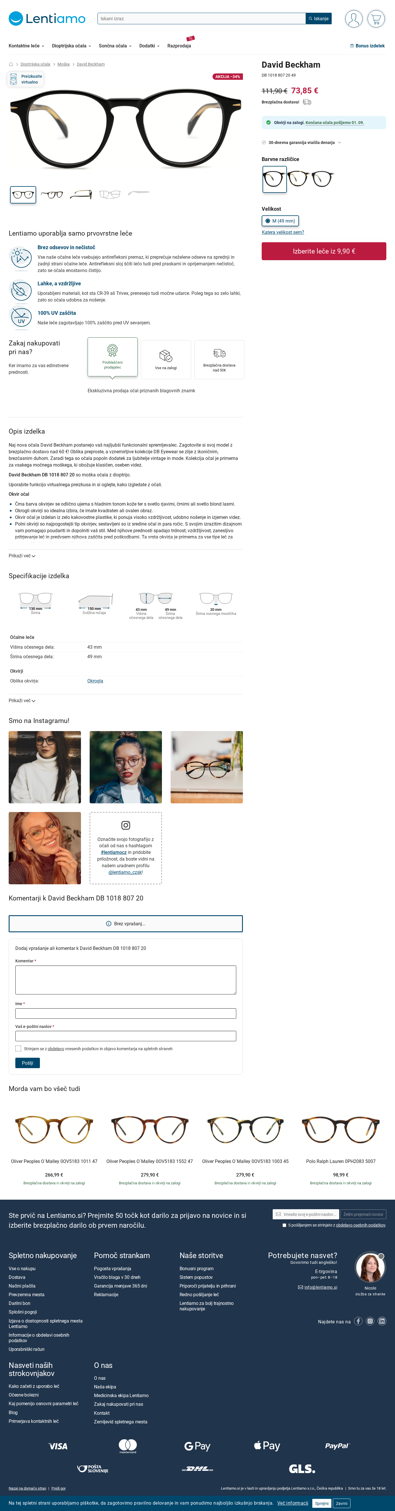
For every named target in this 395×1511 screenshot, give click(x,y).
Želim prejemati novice (363, 1214)
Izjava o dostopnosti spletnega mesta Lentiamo (45, 1323)
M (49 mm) (283, 221)
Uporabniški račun (27, 1349)
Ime (20, 1003)
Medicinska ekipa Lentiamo (121, 1395)
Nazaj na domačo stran (27, 1488)
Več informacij (293, 1503)
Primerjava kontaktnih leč (34, 1421)
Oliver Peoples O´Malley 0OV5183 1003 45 (245, 1161)
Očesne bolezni (24, 1395)
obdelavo (56, 1048)
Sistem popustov (196, 1277)
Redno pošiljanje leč (199, 1294)
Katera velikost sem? (283, 232)
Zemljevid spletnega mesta (120, 1421)
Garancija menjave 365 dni (120, 1286)
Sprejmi (321, 1503)
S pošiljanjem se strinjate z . (337, 1225)
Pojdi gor (58, 1488)
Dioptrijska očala (35, 64)
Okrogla (95, 681)
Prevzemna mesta (26, 1294)
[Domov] (11, 64)
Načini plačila (22, 1286)
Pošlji (27, 1063)
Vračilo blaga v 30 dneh (117, 1277)
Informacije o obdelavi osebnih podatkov (39, 1338)
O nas (100, 1378)
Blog (13, 1412)
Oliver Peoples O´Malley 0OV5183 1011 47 (54, 1161)
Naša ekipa (105, 1387)
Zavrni (341, 1503)
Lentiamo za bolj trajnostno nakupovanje (207, 1306)
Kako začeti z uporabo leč (34, 1386)
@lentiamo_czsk (125, 872)
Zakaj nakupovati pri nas (118, 1404)
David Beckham (91, 64)
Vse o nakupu (22, 1268)
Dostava (17, 1277)
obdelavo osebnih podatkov (360, 1225)
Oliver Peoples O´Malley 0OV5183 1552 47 (149, 1161)
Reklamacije (106, 1294)
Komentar (25, 960)
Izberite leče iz (324, 251)
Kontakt (101, 1413)
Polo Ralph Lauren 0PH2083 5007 (341, 1161)
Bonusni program (197, 1268)
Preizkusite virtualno (31, 79)
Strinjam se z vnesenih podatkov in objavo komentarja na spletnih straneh (98, 1048)
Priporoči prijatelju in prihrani (208, 1286)
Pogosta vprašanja (112, 1268)
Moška (64, 64)
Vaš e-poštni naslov (34, 1026)
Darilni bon (19, 1303)
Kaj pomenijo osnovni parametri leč (43, 1403)
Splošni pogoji (23, 1312)
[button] (23, 195)
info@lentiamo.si (320, 1287)
